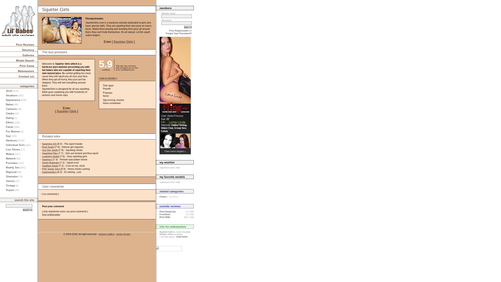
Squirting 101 (49, 144)
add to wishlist (108, 78)
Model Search (25, 60)
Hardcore (11, 140)
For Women (13, 131)
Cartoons (11, 109)
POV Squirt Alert (51, 169)
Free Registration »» (180, 30)
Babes (9, 104)
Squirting (173, 196)
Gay (8, 136)
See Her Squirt (50, 150)
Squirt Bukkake (50, 162)
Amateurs (11, 95)
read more (182, 236)
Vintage (10, 185)
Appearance (13, 100)
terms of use (123, 234)
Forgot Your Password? (179, 33)
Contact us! (26, 76)
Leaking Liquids (50, 156)
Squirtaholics (49, 172)
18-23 (9, 90)
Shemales (12, 176)
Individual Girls (15, 145)
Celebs (10, 113)
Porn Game (27, 65)
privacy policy (106, 234)
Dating (10, 118)
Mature (10, 154)
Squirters (47, 159)
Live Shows (13, 149)
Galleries (28, 55)
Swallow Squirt (50, 165)
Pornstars (12, 163)
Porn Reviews (25, 44)
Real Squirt (48, 147)
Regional (11, 172)
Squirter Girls (123, 41)
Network (11, 158)
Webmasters (26, 71)
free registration (51, 214)
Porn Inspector (167, 211)
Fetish (9, 127)
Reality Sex (12, 167)
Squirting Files (50, 153)
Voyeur (10, 190)
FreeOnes (164, 214)
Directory (28, 50)
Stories (10, 181)
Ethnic (10, 122)
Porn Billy (164, 217)
